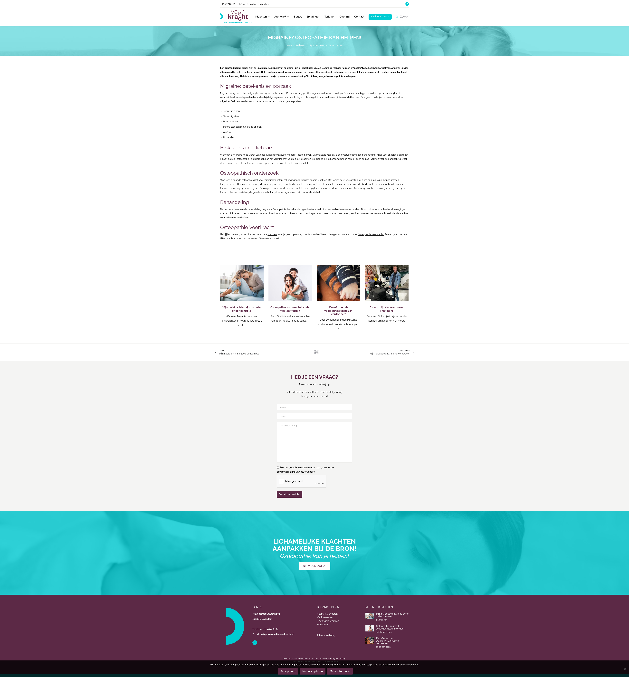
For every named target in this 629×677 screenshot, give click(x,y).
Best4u (343, 658)
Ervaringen (313, 16)
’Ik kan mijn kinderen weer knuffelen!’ (386, 309)
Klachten (261, 16)
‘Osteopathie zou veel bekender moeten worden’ (290, 309)
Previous (224, 298)
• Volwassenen (325, 617)
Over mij (345, 16)
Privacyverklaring (326, 635)
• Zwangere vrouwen (328, 621)
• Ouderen (322, 624)
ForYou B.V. (313, 658)
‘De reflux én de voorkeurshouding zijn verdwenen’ (338, 311)
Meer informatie (340, 671)
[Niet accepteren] (625, 668)
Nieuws (297, 16)
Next (404, 298)
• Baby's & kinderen (327, 613)
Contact (359, 16)
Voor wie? (280, 16)
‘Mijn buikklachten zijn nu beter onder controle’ (242, 309)
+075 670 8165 (270, 629)
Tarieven (329, 16)
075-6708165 (228, 4)
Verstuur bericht (289, 494)
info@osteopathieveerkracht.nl (254, 4)
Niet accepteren (312, 671)
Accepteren (288, 671)
